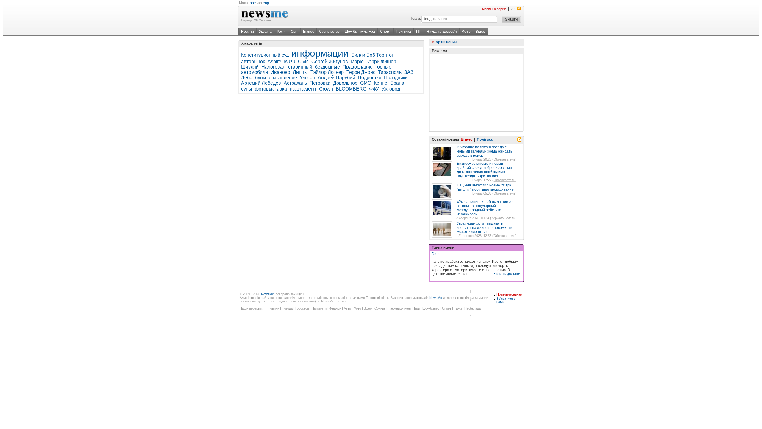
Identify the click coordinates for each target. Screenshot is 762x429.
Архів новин (446, 42)
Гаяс (435, 254)
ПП (418, 31)
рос (253, 3)
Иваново (280, 72)
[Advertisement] (476, 92)
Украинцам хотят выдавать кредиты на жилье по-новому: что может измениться (485, 227)
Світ (294, 31)
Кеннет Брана (389, 83)
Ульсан (307, 77)
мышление (285, 77)
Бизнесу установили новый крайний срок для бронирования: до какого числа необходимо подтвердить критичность (485, 169)
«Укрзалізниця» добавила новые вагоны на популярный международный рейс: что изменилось (485, 208)
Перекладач (473, 308)
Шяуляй (250, 66)
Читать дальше (507, 274)
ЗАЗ (408, 72)
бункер (262, 77)
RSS (513, 9)
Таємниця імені (399, 308)
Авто (347, 308)
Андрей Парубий (336, 77)
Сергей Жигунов (329, 61)
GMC (365, 83)
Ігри (417, 308)
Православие (358, 66)
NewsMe (267, 294)
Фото (466, 31)
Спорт (385, 31)
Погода (287, 308)
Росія (281, 31)
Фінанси (335, 308)
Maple (357, 61)
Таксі (458, 308)
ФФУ (374, 88)
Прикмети (319, 308)
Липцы (300, 72)
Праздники (396, 77)
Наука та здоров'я (442, 31)
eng (266, 3)
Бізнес (308, 31)
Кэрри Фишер (381, 61)
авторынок (253, 61)
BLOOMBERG (351, 88)
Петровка (320, 83)
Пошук (415, 18)
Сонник (379, 308)
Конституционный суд (265, 54)
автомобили (254, 72)
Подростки (369, 77)
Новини (247, 31)
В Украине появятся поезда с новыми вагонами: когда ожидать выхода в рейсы (484, 151)
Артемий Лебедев (261, 83)
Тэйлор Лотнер (327, 72)
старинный (300, 66)
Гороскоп (302, 308)
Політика (403, 31)
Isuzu (289, 61)
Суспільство (329, 31)
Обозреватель (504, 159)
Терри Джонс (360, 72)
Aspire (274, 61)
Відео (480, 31)
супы (246, 88)
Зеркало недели (503, 218)
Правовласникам (509, 294)
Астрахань (295, 83)
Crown (326, 88)
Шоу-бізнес (430, 308)
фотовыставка (271, 88)
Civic (303, 61)
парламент (303, 89)
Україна (265, 31)
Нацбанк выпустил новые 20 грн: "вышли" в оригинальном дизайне (485, 187)
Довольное (345, 83)
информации (320, 53)
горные (383, 66)
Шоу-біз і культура (360, 31)
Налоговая (273, 66)
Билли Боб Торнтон (372, 54)
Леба (246, 77)
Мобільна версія (494, 9)
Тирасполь (390, 72)
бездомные (327, 66)
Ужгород (391, 88)
